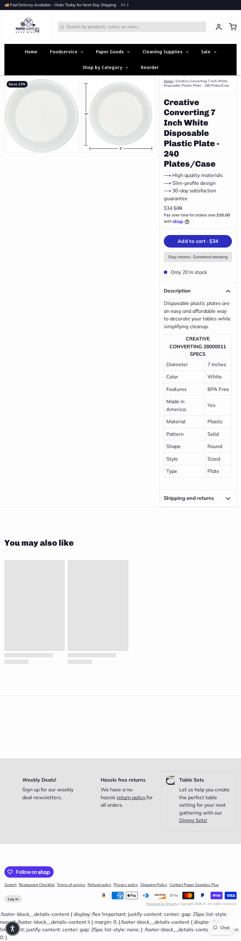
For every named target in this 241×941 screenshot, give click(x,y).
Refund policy (99, 884)
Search (10, 884)
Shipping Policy (153, 884)
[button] (198, 241)
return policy (132, 797)
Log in (13, 899)
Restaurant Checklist (37, 884)
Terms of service (71, 884)
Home (168, 81)
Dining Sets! (193, 820)
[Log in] (216, 27)
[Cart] (231, 27)
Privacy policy (126, 884)
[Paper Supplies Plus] (27, 27)
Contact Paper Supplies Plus (194, 884)
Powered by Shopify (162, 903)
